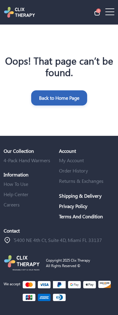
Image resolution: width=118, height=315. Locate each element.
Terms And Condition (81, 216)
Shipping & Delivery (80, 196)
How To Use (16, 184)
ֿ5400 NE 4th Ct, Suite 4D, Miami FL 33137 (58, 240)
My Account (71, 160)
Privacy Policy (73, 206)
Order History (73, 170)
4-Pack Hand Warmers (27, 160)
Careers (12, 204)
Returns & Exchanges (81, 181)
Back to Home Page (59, 98)
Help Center (16, 194)
